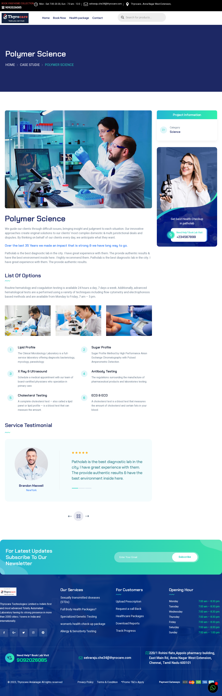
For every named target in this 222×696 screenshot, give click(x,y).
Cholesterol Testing (32, 395)
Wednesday (176, 612)
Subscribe (185, 557)
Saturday (174, 627)
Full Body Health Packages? (78, 609)
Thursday (174, 617)
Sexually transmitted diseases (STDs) (80, 600)
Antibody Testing (104, 371)
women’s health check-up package (82, 624)
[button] (75, 488)
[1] (212, 689)
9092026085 (13, 7)
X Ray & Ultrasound (32, 371)
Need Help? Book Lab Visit (189, 232)
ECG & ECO (99, 395)
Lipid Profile (26, 347)
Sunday (173, 632)
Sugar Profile (101, 347)
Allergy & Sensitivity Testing (78, 631)
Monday (173, 601)
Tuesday (174, 606)
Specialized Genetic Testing (78, 616)
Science (175, 132)
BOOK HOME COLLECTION (18, 3)
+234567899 (186, 237)
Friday (172, 622)
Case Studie (30, 65)
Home (10, 65)
